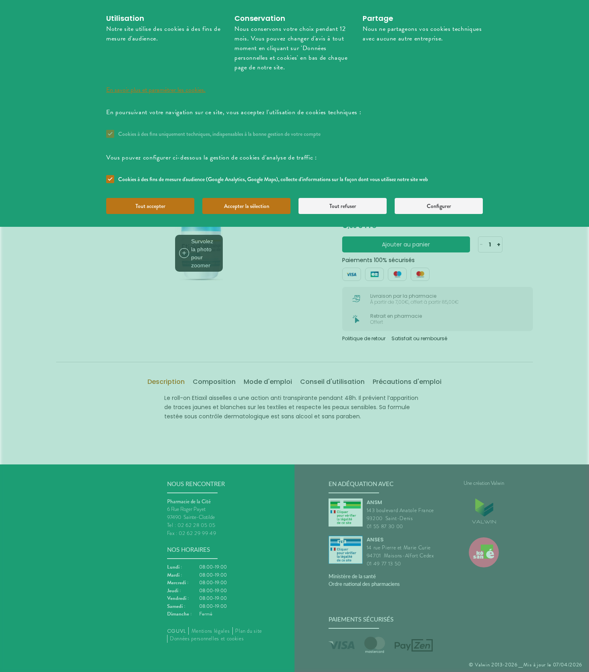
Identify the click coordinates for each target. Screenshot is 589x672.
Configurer (439, 206)
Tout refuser (342, 206)
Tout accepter (150, 206)
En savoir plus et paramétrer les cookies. (156, 90)
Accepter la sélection (246, 206)
